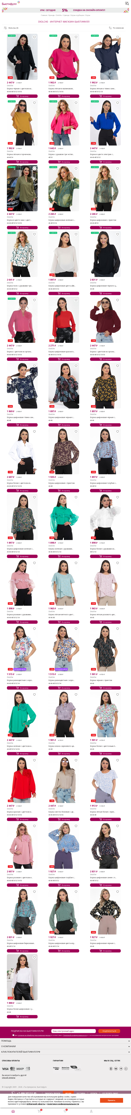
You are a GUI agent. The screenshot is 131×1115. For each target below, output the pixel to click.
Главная (44, 15)
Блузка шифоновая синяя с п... (103, 877)
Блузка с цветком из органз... (19, 351)
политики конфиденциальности (63, 1104)
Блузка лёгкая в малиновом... (61, 88)
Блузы (88, 15)
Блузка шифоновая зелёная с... (61, 220)
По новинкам (118, 28)
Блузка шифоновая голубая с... (103, 483)
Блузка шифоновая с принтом (103, 220)
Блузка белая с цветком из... (19, 483)
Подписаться (109, 1031)
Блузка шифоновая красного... (61, 351)
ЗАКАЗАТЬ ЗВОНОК (52, 1093)
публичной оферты (35, 1104)
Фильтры (13, 28)
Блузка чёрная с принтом (101, 680)
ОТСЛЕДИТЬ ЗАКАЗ (110, 1093)
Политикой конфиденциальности (75, 1035)
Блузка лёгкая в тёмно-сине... (103, 88)
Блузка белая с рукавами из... (102, 549)
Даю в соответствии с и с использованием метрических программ (67, 1035)
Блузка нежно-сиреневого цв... (61, 746)
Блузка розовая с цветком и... (20, 877)
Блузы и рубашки (77, 15)
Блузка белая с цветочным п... (103, 746)
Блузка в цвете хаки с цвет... (19, 220)
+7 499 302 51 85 (26, 1093)
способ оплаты (8, 1077)
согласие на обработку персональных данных (34, 1035)
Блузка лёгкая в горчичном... (19, 154)
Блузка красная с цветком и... (19, 812)
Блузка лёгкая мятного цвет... (61, 614)
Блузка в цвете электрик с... (102, 154)
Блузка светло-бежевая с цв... (61, 812)
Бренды (52, 15)
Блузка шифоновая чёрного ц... (103, 286)
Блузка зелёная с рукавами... (60, 549)
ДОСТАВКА (80, 1093)
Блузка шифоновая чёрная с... (61, 417)
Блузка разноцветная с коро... (20, 680)
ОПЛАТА (93, 1093)
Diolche (59, 15)
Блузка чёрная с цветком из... (19, 88)
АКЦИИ (68, 1093)
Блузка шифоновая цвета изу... (61, 943)
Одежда (66, 15)
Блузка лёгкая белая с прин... (102, 812)
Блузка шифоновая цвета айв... (61, 286)
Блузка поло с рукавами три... (19, 286)
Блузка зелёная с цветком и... (19, 746)
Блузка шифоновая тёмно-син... (20, 417)
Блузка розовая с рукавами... (19, 614)
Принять (111, 1100)
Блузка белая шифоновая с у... (20, 1009)
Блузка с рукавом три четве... (61, 154)
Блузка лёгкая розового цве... (103, 614)
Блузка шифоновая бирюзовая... (21, 943)
